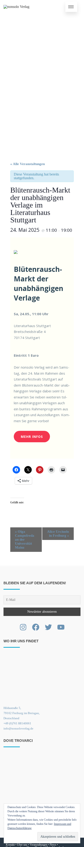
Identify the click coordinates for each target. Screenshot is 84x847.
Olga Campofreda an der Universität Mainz (24, 539)
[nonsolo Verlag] (16, 7)
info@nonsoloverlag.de (18, 728)
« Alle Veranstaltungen (27, 164)
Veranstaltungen (38, 844)
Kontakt (10, 844)
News (53, 844)
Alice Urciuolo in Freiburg (58, 533)
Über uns (22, 844)
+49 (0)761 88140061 (17, 723)
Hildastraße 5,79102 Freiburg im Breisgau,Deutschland (22, 713)
